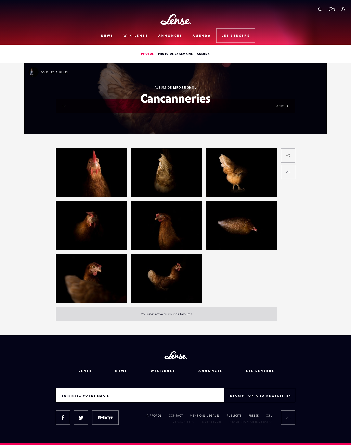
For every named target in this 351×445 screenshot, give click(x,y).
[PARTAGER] (288, 155)
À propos (154, 415)
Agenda (202, 35)
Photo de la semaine (175, 53)
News (107, 35)
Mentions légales (205, 415)
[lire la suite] (64, 106)
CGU (269, 415)
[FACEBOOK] (63, 417)
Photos (147, 53)
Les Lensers (235, 35)
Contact (176, 415)
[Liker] (117, 159)
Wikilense (136, 35)
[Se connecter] (343, 9)
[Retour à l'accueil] (175, 19)
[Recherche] (320, 9)
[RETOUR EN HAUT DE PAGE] (288, 172)
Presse (253, 415)
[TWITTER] (81, 417)
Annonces (170, 35)
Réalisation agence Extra (251, 421)
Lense (85, 370)
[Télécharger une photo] (331, 9)
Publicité (234, 415)
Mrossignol (184, 87)
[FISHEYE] (105, 417)
